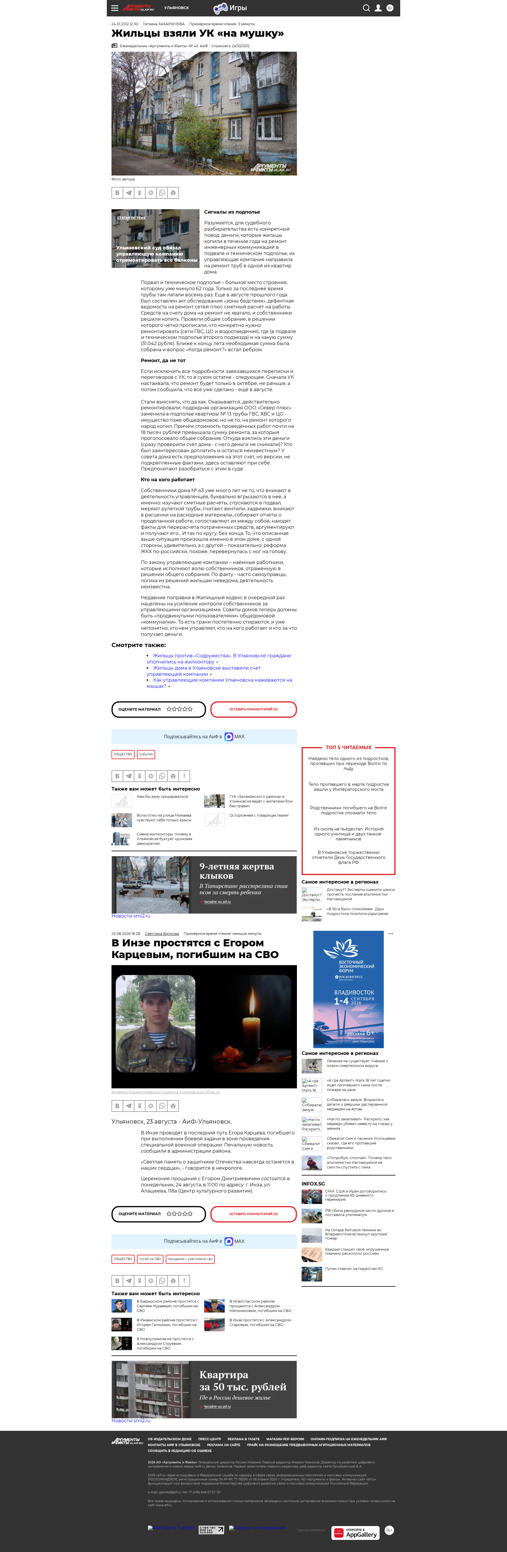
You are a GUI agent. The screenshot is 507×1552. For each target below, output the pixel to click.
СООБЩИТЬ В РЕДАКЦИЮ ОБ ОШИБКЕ (180, 1451)
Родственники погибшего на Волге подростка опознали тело (348, 810)
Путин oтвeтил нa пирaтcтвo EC (354, 1269)
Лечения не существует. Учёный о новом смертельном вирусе (357, 1063)
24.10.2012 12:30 (124, 24)
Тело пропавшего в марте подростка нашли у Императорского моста (349, 787)
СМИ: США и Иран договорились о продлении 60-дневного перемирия (355, 1195)
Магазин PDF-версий (285, 1439)
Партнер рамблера (311, 1530)
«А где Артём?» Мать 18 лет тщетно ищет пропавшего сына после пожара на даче (359, 1085)
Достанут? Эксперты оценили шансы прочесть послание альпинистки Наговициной (361, 894)
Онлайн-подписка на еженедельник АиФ (349, 1439)
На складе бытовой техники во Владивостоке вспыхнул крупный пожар (356, 1234)
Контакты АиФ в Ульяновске (174, 1445)
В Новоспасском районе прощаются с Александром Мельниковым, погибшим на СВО (260, 1306)
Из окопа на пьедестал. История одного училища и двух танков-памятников (348, 834)
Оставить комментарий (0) (253, 709)
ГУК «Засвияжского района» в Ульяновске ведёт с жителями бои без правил (261, 801)
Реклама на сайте (223, 1445)
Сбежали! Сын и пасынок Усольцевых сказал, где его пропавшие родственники (361, 1143)
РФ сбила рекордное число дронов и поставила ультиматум (359, 1213)
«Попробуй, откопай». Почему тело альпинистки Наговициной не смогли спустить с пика (359, 1162)
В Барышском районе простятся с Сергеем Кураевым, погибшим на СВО (168, 1306)
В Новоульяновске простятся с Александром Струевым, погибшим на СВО (165, 1343)
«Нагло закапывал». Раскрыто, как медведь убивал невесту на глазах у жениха (360, 1124)
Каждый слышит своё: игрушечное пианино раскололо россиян (357, 1251)
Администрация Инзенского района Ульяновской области (165, 1092)
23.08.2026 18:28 (125, 933)
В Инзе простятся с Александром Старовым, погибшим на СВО (260, 1322)
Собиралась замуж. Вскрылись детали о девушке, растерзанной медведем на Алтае (357, 1104)
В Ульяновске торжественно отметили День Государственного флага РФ (349, 857)
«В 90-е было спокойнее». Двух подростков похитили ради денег (358, 911)
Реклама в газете (244, 1439)
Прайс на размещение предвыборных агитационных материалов (309, 1445)
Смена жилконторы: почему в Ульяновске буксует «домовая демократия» (164, 839)
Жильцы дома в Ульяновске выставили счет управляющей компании (204, 671)
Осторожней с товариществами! (259, 815)
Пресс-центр (209, 1439)
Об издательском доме (170, 1439)
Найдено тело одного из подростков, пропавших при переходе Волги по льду (348, 763)
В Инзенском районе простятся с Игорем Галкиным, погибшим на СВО (167, 1325)
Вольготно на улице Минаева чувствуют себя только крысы (164, 817)
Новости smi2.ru (131, 916)
